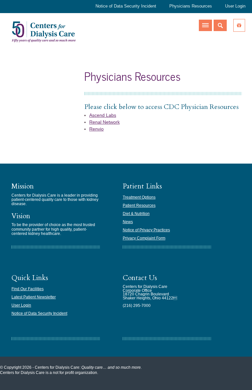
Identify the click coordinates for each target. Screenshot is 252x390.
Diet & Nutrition (136, 214)
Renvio (96, 129)
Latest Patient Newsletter (33, 297)
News (128, 222)
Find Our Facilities (27, 289)
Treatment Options (139, 197)
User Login (235, 6)
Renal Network (104, 122)
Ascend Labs (102, 115)
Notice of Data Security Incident (125, 6)
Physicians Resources (190, 6)
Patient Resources (139, 205)
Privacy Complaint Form (144, 238)
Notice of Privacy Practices (146, 230)
